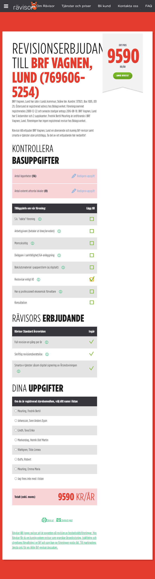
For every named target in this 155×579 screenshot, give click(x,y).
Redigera (85, 176)
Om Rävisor (45, 6)
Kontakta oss (128, 6)
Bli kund (104, 6)
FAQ (148, 6)
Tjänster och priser (76, 6)
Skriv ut (50, 520)
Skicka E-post (66, 520)
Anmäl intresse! (122, 75)
